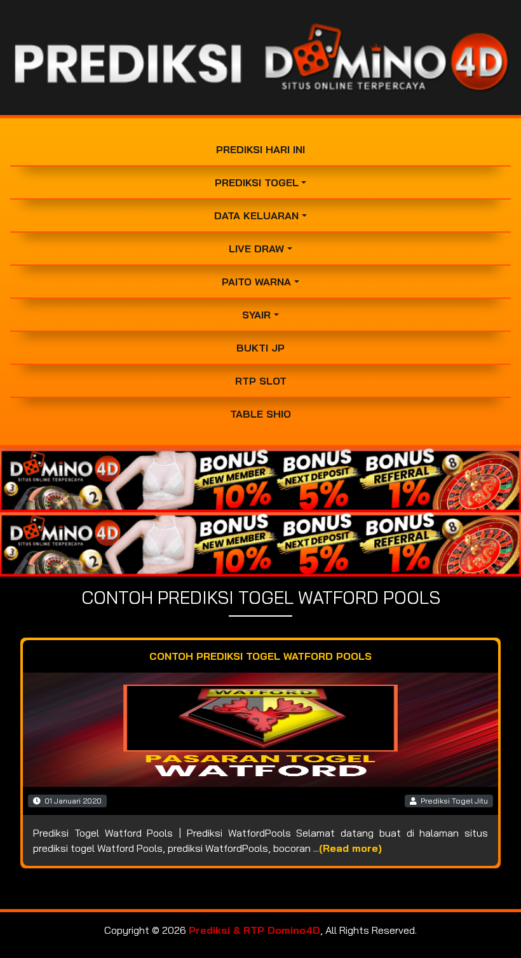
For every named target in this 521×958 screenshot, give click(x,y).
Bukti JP (260, 347)
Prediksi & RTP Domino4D (254, 930)
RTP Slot (261, 380)
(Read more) (350, 848)
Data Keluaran (256, 215)
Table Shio (260, 413)
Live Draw (256, 248)
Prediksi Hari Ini (260, 149)
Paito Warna (256, 281)
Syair (256, 314)
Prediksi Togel (257, 182)
